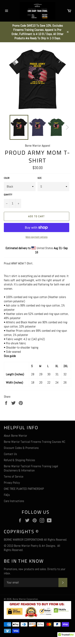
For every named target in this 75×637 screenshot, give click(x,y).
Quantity (8, 194)
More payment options (37, 237)
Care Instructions (14, 501)
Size (40, 178)
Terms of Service (13, 476)
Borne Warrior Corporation (25, 599)
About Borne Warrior (15, 436)
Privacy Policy (12, 483)
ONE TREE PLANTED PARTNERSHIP (24, 489)
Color (6, 178)
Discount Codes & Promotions (21, 448)
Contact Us (10, 454)
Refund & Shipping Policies (19, 460)
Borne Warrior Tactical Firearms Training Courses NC (34, 442)
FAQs (7, 495)
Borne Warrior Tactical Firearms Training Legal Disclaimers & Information (31, 468)
